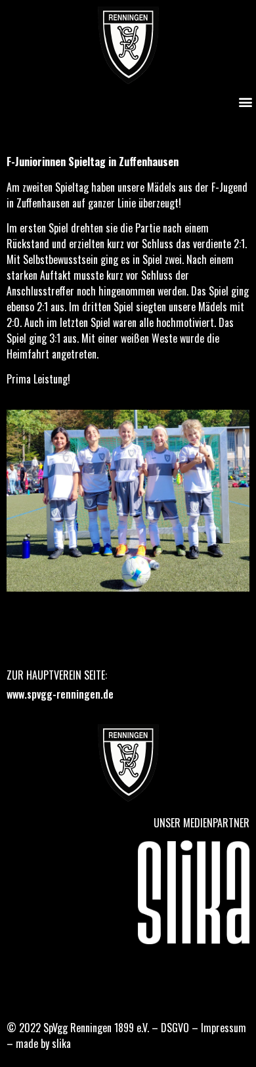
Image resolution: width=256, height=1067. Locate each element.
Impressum (223, 1027)
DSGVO (175, 1027)
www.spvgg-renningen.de (60, 694)
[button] (245, 101)
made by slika (43, 1043)
